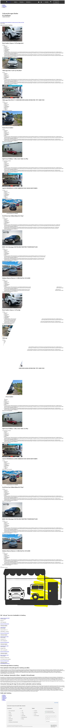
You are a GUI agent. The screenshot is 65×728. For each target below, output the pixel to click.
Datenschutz (11, 718)
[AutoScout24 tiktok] (51, 716)
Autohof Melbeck (3, 627)
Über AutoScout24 (12, 710)
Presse (10, 712)
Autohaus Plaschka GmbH (4, 636)
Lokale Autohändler (8, 22)
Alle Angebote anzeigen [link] (4, 567)
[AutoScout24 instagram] (53, 716)
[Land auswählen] (51, 2)
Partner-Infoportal (36, 715)
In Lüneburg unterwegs (14, 22)
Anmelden (35, 710)
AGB (10, 717)
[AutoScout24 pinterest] (49, 719)
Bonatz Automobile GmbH (4, 655)
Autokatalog (23, 715)
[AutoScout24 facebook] (46, 716)
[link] (33, 42)
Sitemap (22, 718)
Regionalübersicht (24, 717)
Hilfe (22, 710)
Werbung (10, 715)
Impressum (10, 720)
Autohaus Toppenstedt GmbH (4, 618)
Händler (33, 708)
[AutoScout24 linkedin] (55, 716)
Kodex (23, 712)
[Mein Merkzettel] (39, 2)
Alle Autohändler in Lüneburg (4, 663)
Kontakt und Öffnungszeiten (4, 623)
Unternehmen (9, 708)
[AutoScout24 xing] (46, 719)
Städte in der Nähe (21, 22)
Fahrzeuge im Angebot (4, 625)
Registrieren (35, 712)
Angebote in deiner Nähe (6, 16)
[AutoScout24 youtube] (49, 716)
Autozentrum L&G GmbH (4, 645)
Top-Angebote (2, 22)
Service (21, 708)
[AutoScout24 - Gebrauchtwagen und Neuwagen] (9, 2)
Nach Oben (56, 702)
